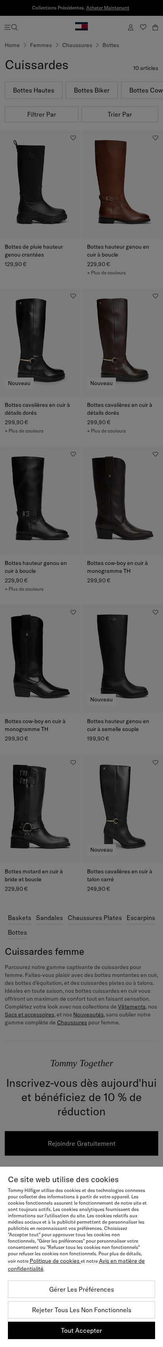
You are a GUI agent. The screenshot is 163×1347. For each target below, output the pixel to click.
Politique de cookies (55, 1260)
